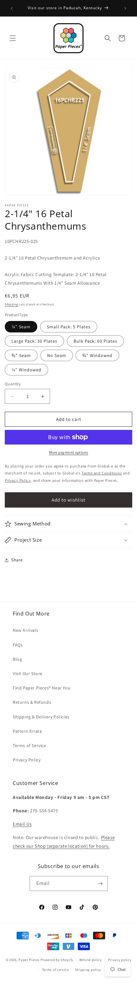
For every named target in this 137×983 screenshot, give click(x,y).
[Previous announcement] (12, 8)
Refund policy (90, 960)
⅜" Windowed (97, 355)
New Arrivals (25, 630)
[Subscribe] (100, 883)
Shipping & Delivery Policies (41, 717)
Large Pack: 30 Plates (34, 341)
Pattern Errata (27, 731)
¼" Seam (21, 327)
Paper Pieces (29, 960)
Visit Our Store (27, 673)
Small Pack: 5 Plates (68, 327)
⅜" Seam (21, 355)
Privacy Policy (26, 760)
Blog (17, 659)
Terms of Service (29, 745)
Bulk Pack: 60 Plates (95, 341)
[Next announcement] (125, 8)
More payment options (68, 452)
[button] (13, 38)
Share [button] (17, 560)
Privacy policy (120, 960)
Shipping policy (88, 969)
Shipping (11, 304)
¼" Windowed (26, 370)
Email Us (22, 824)
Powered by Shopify (56, 960)
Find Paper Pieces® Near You (41, 688)
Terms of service (55, 969)
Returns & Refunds (32, 702)
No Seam (56, 355)
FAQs (18, 645)
